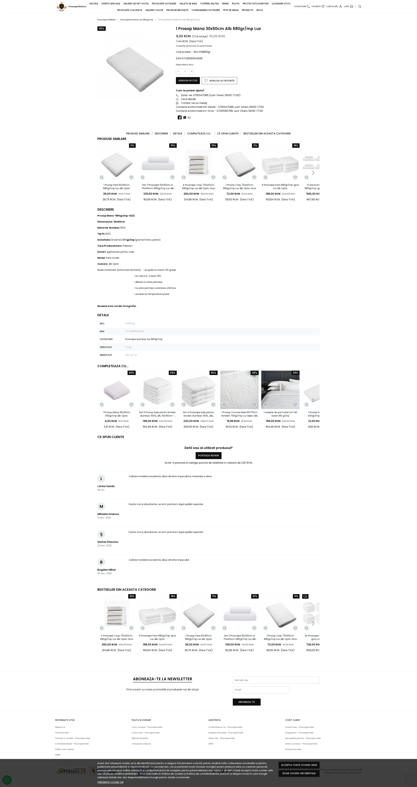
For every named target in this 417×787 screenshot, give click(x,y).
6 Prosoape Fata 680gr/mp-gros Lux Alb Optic (280, 186)
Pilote (235, 3)
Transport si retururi (141, 743)
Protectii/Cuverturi (256, 3)
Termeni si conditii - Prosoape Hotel (72, 738)
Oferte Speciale (110, 3)
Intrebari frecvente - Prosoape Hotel (225, 732)
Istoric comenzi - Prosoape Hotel (301, 743)
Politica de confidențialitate (203, 773)
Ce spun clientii (227, 133)
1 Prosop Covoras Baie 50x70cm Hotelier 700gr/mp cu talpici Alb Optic (239, 414)
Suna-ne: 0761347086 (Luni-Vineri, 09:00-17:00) (211, 95)
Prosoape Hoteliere (164, 3)
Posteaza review (208, 455)
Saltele (93, 3)
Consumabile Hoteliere (206, 10)
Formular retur (62, 732)
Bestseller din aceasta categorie (267, 133)
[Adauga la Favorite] (131, 177)
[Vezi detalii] (101, 177)
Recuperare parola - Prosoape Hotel (303, 738)
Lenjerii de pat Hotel (136, 3)
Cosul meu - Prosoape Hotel (145, 732)
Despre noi (60, 727)
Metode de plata (140, 738)
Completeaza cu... (199, 133)
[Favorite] (318, 6)
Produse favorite (293, 749)
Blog (260, 10)
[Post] (185, 118)
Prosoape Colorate (129, 10)
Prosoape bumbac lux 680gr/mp (136, 19)
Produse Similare (138, 133)
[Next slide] (313, 173)
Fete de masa (231, 10)
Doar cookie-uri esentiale (299, 773)
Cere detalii (188, 99)
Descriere (161, 133)
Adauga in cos (188, 80)
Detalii (177, 133)
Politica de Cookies (64, 749)
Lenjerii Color (154, 10)
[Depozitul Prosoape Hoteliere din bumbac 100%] (72, 6)
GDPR (57, 754)
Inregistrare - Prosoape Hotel (299, 732)
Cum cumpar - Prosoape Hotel (147, 727)
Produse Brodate (177, 10)
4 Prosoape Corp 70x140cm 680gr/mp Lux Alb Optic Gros (198, 186)
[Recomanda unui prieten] (190, 118)
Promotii (247, 10)
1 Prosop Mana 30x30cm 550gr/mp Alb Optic (116, 414)
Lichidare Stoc (281, 3)
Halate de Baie (188, 3)
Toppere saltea (209, 3)
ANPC (211, 743)
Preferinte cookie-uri (110, 782)
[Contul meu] (334, 6)
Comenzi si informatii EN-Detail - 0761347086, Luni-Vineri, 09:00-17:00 (220, 107)
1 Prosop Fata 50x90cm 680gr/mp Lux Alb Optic (116, 186)
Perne (225, 3)
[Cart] (348, 6)
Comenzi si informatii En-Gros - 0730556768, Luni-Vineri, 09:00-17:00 (219, 111)
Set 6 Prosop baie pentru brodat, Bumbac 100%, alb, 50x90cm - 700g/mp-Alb (157, 414)
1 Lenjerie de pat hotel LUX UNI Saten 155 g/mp (280, 414)
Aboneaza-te (246, 702)
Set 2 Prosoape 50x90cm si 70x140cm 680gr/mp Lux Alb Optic (157, 186)
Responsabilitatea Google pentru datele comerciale (158, 777)
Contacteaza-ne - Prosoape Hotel (225, 727)
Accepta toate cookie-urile (299, 765)
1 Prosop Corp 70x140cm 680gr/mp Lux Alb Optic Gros (239, 186)
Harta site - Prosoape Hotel (221, 738)
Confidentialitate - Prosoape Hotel (72, 743)
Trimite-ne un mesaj (194, 103)
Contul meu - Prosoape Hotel (299, 727)
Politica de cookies (173, 773)
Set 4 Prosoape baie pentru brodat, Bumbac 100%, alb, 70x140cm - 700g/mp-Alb (198, 414)
